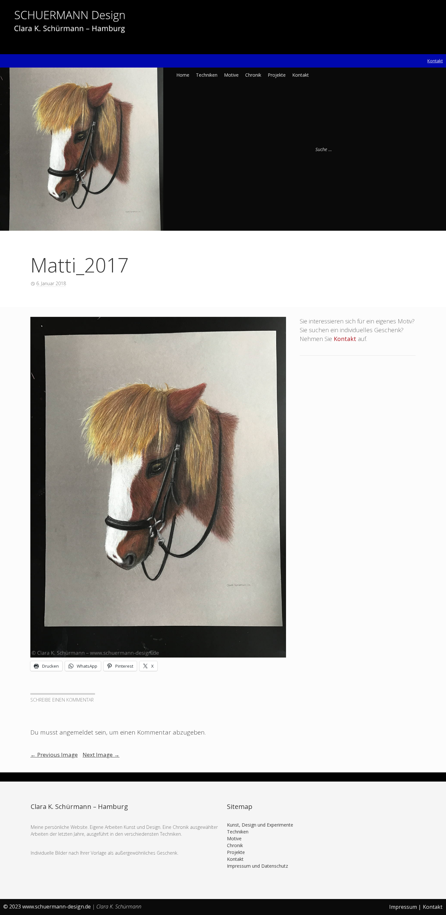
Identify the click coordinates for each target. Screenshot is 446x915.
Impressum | (405, 906)
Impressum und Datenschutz (257, 866)
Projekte (277, 75)
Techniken (206, 75)
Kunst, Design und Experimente (260, 825)
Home (182, 75)
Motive (231, 75)
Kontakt (435, 61)
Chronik (253, 75)
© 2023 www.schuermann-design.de (47, 906)
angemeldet (76, 732)
